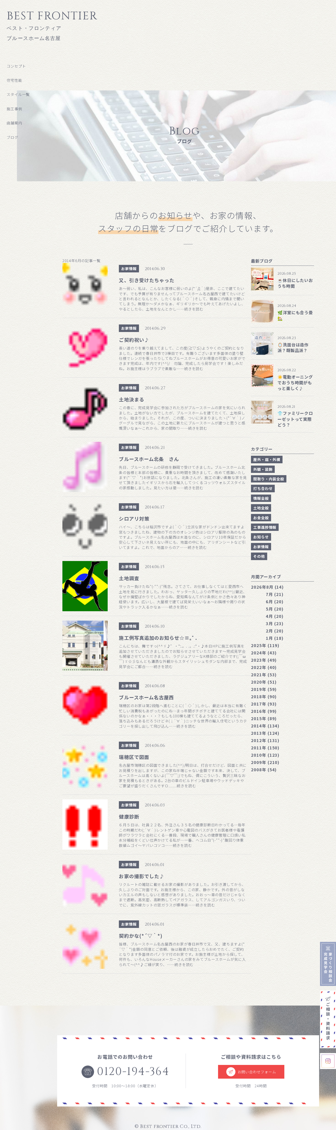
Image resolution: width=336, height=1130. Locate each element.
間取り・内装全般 (268, 479)
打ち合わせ (262, 488)
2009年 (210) (265, 762)
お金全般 (261, 517)
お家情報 (128, 268)
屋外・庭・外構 (266, 459)
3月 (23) (274, 623)
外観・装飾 (262, 469)
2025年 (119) (265, 645)
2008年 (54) (264, 769)
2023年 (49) (264, 660)
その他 (259, 556)
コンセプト (16, 66)
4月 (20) (274, 616)
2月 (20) (274, 631)
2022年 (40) (264, 667)
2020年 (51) (264, 682)
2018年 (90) (264, 696)
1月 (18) (274, 638)
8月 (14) (267, 587)
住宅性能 (14, 80)
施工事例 (14, 108)
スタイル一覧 (18, 94)
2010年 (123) (265, 755)
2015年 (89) (264, 718)
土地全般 (261, 508)
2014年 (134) (265, 726)
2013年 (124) (265, 733)
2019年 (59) (264, 689)
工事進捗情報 (264, 527)
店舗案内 (14, 123)
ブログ (12, 137)
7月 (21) (274, 594)
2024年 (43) (264, 653)
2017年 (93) (264, 704)
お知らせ (261, 537)
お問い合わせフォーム (257, 1072)
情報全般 (261, 498)
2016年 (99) (264, 711)
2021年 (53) (264, 674)
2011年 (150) (265, 748)
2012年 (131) (265, 740)
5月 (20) (274, 609)
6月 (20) (274, 601)
